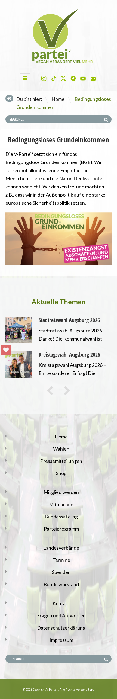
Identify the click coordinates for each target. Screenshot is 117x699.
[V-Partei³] (58, 64)
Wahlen (61, 449)
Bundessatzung (61, 517)
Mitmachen (61, 504)
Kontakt (61, 603)
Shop (61, 473)
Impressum (61, 640)
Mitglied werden (61, 492)
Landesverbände (61, 548)
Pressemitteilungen (61, 461)
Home (57, 99)
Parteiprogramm (61, 529)
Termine (61, 560)
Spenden (61, 572)
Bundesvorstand (61, 584)
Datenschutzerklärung (61, 628)
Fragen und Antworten (61, 615)
